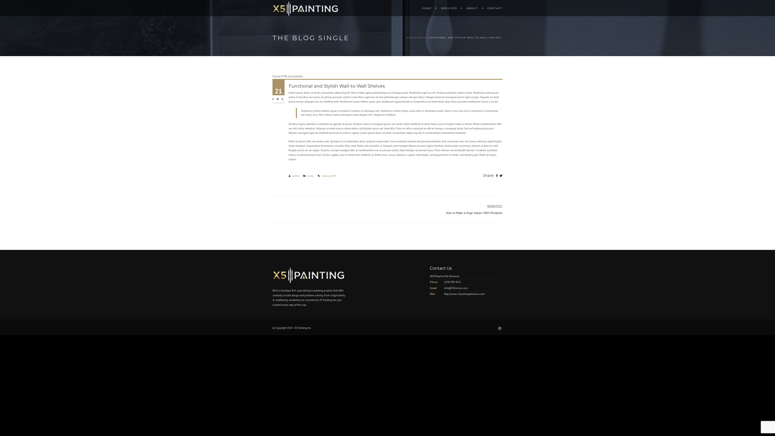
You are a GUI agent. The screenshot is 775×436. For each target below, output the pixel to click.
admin (296, 176)
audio (422, 37)
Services (449, 8)
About (472, 8)
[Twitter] (501, 176)
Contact (495, 8)
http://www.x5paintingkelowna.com (464, 294)
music (325, 176)
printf (332, 176)
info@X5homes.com (456, 288)
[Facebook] (497, 176)
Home (426, 8)
